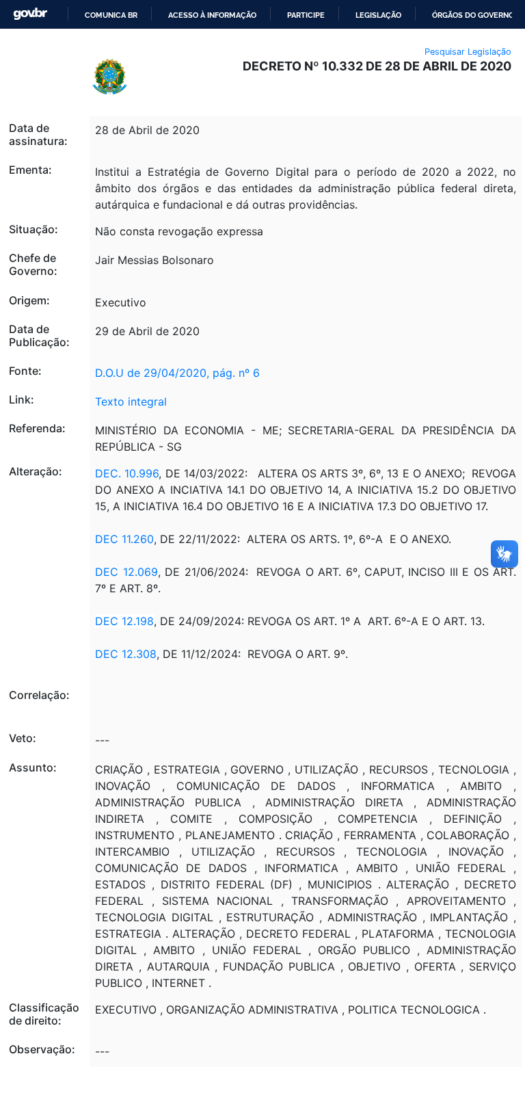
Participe (306, 15)
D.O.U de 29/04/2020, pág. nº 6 (177, 373)
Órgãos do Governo (473, 15)
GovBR (30, 14)
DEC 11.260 (124, 539)
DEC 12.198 (124, 621)
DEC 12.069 (126, 572)
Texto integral (131, 401)
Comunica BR (111, 15)
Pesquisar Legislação (468, 52)
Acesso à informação (212, 15)
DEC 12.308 (126, 654)
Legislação (378, 15)
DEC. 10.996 (127, 473)
